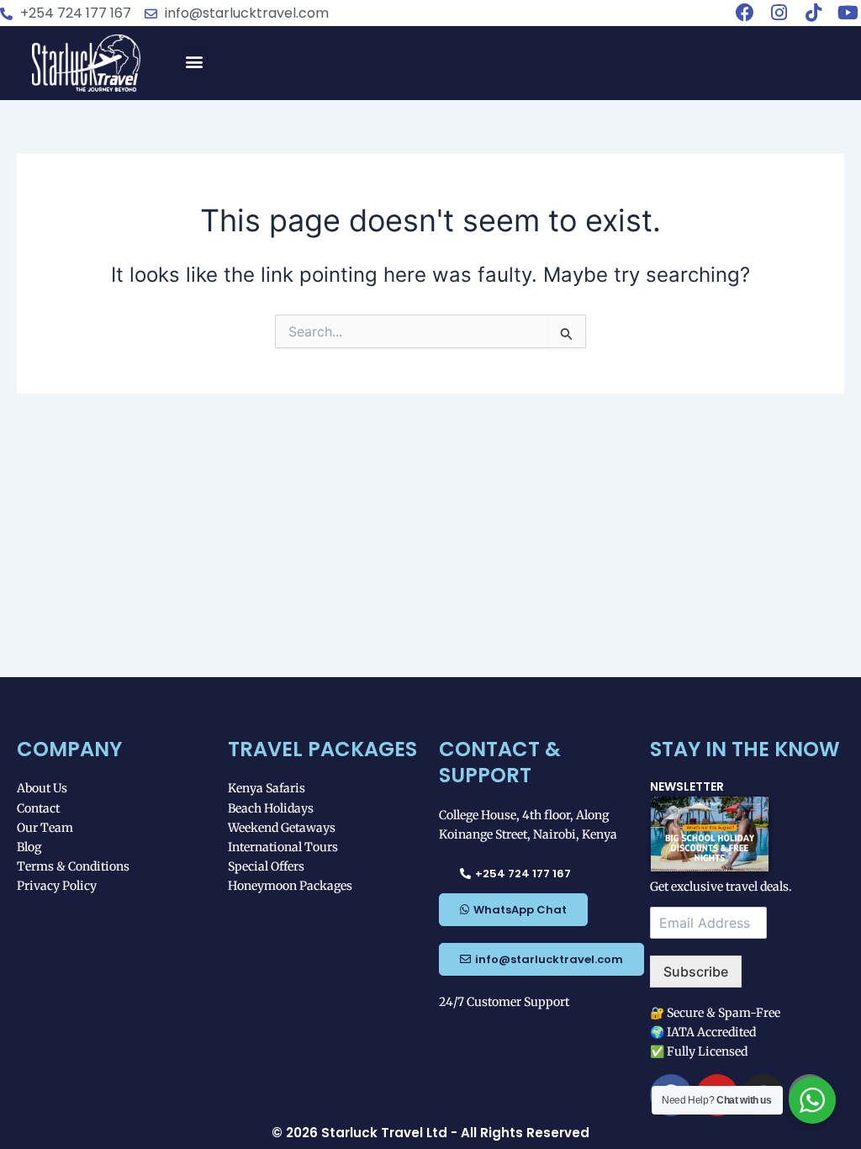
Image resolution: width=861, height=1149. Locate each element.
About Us (42, 788)
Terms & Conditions (73, 866)
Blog (29, 847)
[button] (195, 62)
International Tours (283, 847)
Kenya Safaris (266, 788)
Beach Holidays (271, 808)
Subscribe (695, 971)
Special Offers (266, 866)
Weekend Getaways (281, 827)
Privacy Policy (57, 885)
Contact (38, 808)
